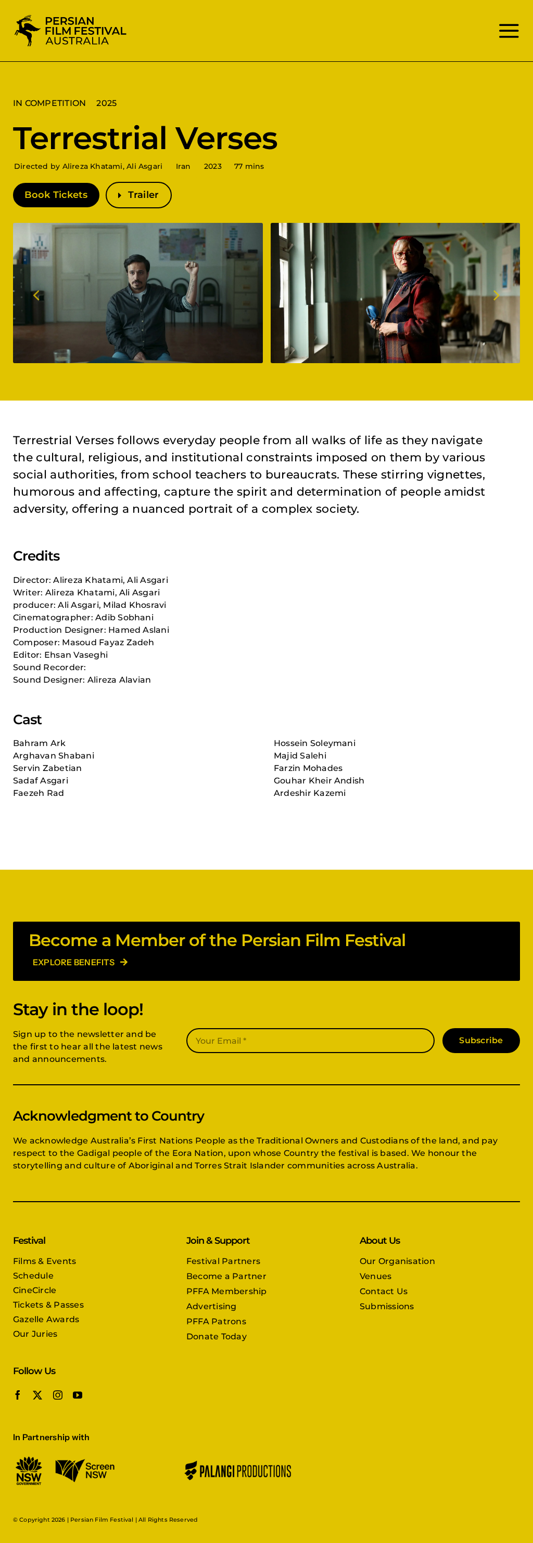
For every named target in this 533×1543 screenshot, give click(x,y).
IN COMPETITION (49, 103)
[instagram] (57, 1395)
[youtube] (77, 1395)
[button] (37, 294)
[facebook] (17, 1395)
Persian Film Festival (101, 1519)
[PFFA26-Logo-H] (70, 17)
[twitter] (37, 1395)
